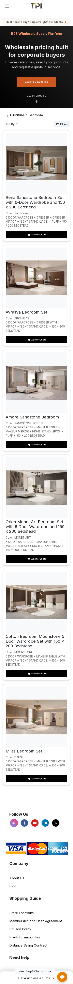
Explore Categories (36, 81)
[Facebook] (24, 823)
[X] (56, 823)
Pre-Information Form (26, 937)
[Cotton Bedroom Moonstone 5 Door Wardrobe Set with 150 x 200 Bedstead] (37, 602)
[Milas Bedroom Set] (37, 716)
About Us (16, 878)
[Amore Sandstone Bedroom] (37, 382)
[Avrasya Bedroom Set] (37, 277)
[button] (11, 124)
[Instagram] (14, 823)
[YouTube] (35, 823)
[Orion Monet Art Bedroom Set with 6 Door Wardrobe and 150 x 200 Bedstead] (37, 487)
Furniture (17, 115)
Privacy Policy (20, 929)
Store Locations (21, 913)
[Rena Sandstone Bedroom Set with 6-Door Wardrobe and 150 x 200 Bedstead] (37, 163)
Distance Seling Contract (28, 945)
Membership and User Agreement (35, 921)
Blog (12, 886)
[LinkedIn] (45, 823)
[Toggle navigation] (7, 6)
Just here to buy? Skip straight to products (36, 21)
